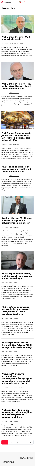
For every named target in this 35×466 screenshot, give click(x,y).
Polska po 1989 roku (14, 93)
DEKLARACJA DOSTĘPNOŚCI (26, 458)
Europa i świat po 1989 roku (16, 43)
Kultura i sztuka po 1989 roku (16, 387)
